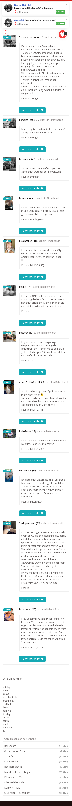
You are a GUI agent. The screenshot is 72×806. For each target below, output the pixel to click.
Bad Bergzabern (36, 766)
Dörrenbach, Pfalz (36, 777)
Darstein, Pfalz (36, 787)
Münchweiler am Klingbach (36, 772)
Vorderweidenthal (36, 761)
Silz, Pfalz (36, 756)
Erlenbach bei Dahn (36, 782)
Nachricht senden (31, 110)
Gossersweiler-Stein (36, 751)
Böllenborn (36, 745)
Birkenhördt (56, 120)
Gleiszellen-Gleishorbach (36, 792)
